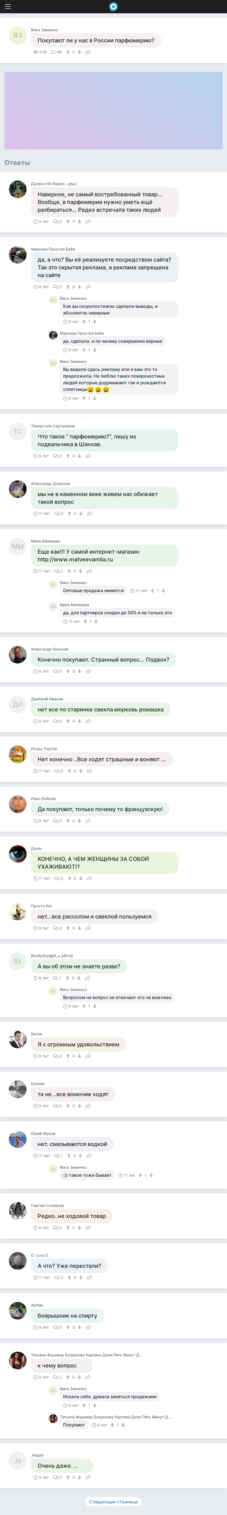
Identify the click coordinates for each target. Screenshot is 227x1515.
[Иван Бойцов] (20, 804)
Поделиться (88, 51)
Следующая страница (113, 1501)
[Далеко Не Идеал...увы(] (20, 189)
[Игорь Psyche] (20, 754)
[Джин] (20, 854)
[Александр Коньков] (20, 655)
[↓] (78, 52)
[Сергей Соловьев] (20, 1211)
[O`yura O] (20, 1261)
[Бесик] (20, 1039)
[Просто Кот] (20, 911)
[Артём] (20, 1311)
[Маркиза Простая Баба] (20, 255)
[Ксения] (20, 1089)
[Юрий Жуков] (20, 1139)
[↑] (68, 52)
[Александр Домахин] (20, 489)
